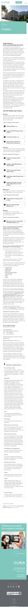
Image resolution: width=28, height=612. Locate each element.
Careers (18, 2)
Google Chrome (8, 267)
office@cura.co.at (21, 576)
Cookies (14, 601)
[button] (26, 2)
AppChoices (13, 307)
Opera (6, 277)
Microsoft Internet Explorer (11, 272)
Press (14, 598)
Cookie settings (14, 602)
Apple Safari (8, 270)
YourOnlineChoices (18, 292)
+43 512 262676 (21, 574)
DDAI (4, 296)
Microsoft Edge (8, 274)
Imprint (14, 603)
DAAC (18, 295)
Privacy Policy (14, 599)
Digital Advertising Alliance (9, 295)
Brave (6, 275)
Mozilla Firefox (8, 269)
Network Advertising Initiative (11, 294)
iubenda (4, 505)
